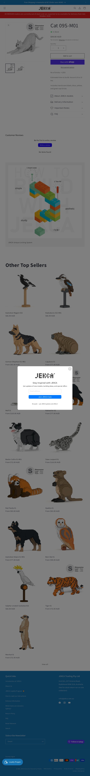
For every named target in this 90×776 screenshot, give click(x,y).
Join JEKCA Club (45, 397)
